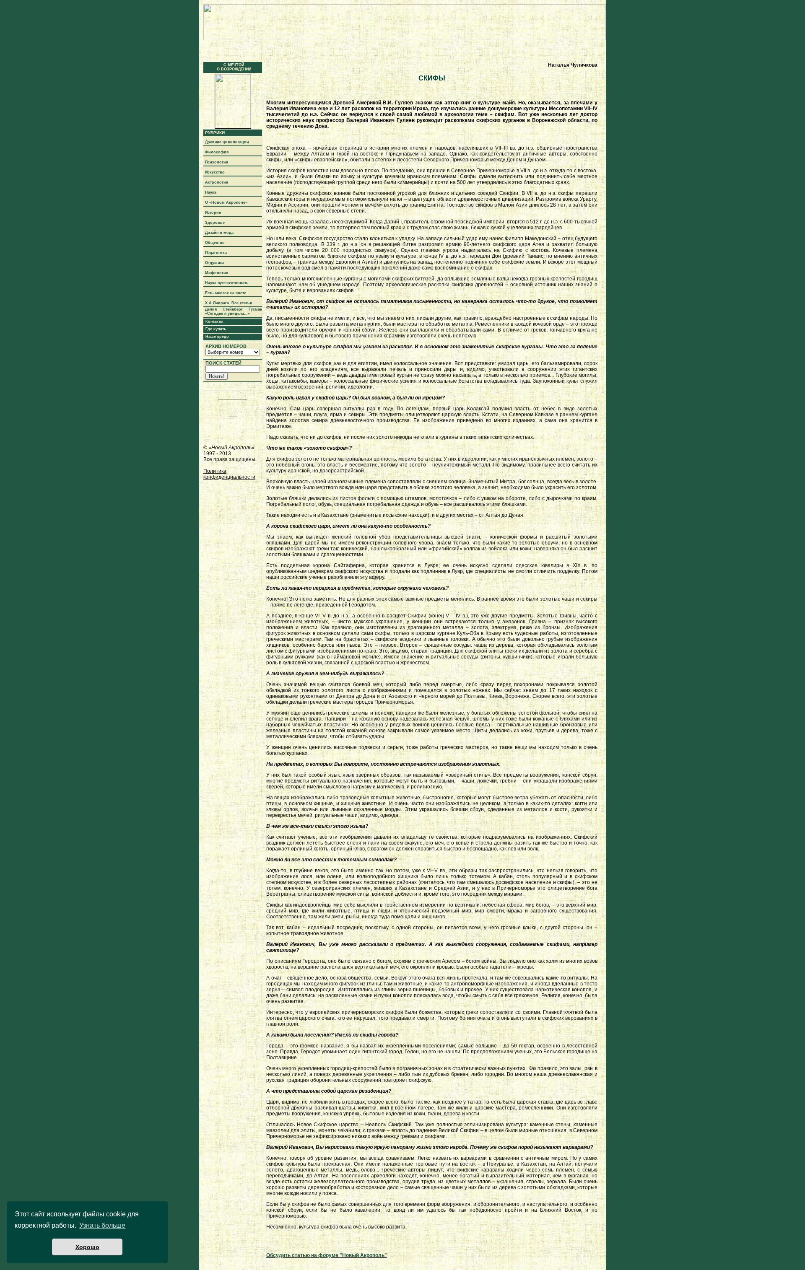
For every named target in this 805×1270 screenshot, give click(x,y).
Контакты (214, 321)
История (213, 212)
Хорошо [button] (87, 1247)
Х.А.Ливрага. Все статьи (228, 303)
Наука (210, 192)
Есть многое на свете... (227, 293)
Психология (216, 162)
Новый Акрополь (231, 448)
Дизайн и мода (219, 233)
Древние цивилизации (227, 142)
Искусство (215, 172)
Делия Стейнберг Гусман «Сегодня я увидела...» (233, 311)
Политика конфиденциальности (229, 474)
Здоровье (215, 222)
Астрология (216, 182)
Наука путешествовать (227, 283)
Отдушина (214, 263)
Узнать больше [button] (102, 1225)
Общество (215, 243)
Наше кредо (217, 336)
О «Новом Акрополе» (226, 202)
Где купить (215, 329)
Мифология (216, 273)
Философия (217, 152)
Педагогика (216, 253)
